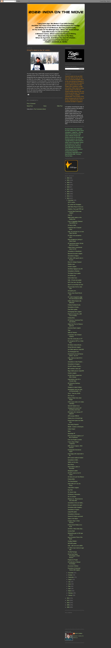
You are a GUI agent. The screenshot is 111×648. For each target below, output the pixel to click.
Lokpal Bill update (72, 511)
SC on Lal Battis (72, 496)
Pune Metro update (72, 309)
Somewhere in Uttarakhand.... (75, 251)
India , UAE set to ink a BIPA (75, 545)
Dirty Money (71, 464)
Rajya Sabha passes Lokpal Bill (76, 371)
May (69, 586)
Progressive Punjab (73, 559)
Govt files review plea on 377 (75, 338)
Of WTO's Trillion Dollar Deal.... (76, 528)
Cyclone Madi (71, 531)
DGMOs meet (71, 264)
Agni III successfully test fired (75, 284)
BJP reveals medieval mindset (75, 457)
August (70, 579)
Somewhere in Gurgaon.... (74, 364)
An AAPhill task (72, 275)
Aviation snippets (72, 266)
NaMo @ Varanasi (72, 332)
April (69, 588)
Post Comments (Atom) (40, 109)
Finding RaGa (71, 317)
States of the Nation (73, 518)
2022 (68, 178)
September (71, 577)
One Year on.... (71, 395)
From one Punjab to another (75, 439)
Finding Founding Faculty (74, 305)
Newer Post (30, 106)
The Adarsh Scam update (74, 273)
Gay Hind (70, 490)
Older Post (59, 106)
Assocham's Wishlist (73, 566)
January (70, 595)
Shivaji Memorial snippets (74, 347)
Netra (69, 431)
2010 (68, 602)
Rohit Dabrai (78, 633)
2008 (68, 607)
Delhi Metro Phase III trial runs (75, 206)
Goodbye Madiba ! (72, 541)
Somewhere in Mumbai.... (74, 271)
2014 (68, 196)
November (71, 572)
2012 (68, 598)
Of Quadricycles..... (73, 290)
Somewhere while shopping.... (75, 507)
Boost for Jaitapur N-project (75, 262)
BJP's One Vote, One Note (74, 282)
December (71, 200)
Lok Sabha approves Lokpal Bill (76, 349)
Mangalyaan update (73, 470)
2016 (68, 191)
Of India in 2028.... (72, 225)
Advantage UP (71, 433)
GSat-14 (70, 215)
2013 (68, 198)
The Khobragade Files (73, 351)
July (69, 581)
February (70, 593)
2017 (68, 189)
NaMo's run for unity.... (73, 462)
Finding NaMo (71, 479)
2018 (68, 187)
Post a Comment (31, 103)
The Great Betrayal (72, 481)
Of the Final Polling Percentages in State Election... (74, 556)
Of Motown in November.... (74, 494)
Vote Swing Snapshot (73, 424)
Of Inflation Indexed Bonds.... (75, 345)
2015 (68, 193)
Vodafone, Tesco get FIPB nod (75, 209)
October (70, 575)
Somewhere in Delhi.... (73, 460)
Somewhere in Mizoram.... (74, 514)
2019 (68, 184)
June (69, 584)
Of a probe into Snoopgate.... (75, 204)
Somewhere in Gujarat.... (74, 509)
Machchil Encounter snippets (75, 253)
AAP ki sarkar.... (72, 202)
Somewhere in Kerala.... (74, 307)
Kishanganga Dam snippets (75, 311)
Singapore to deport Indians (75, 387)
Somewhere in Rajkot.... (74, 255)
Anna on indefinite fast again (75, 505)
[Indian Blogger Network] (71, 171)
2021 (68, 180)
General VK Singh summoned (75, 516)
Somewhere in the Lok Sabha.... (76, 502)
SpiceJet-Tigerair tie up (73, 405)
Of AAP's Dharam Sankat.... (75, 366)
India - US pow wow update (74, 280)
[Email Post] (28, 94)
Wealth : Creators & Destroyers (76, 426)
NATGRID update (72, 543)
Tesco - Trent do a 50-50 (74, 393)
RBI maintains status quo (74, 368)
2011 (68, 600)
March (70, 590)
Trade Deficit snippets (73, 487)
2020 (68, 182)
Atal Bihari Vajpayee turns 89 (75, 268)
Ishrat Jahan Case (72, 277)
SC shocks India (72, 492)
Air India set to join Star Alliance (76, 477)
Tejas (69, 330)
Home (44, 106)
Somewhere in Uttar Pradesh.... (76, 361)
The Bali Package (72, 552)
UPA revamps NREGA (73, 416)
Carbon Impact (71, 429)
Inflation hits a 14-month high (75, 418)
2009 (68, 605)
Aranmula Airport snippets (74, 328)
